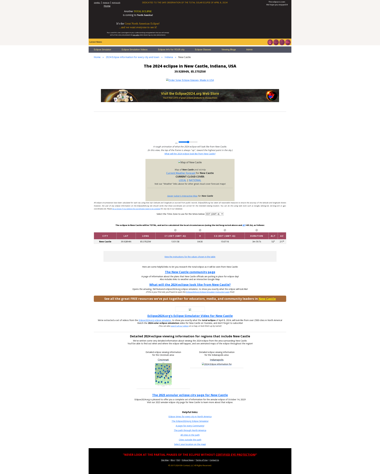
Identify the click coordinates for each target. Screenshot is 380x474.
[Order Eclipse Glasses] (276, 42)
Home (107, 6)
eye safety (136, 35)
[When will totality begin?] (225, 230)
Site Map (165, 460)
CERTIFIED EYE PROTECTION (235, 455)
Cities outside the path (190, 439)
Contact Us (214, 460)
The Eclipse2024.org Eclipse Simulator (190, 421)
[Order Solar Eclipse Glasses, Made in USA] (190, 79)
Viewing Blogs (228, 49)
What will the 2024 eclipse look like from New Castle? (190, 153)
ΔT (244, 225)
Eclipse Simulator (102, 49)
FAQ (178, 460)
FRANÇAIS (106, 3)
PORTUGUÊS (116, 3)
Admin (249, 49)
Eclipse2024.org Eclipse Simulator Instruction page (207, 292)
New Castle (267, 299)
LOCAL (182, 180)
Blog (173, 460)
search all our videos (180, 326)
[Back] (288, 42)
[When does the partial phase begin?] (175, 230)
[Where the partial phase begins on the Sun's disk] (200, 230)
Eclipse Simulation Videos (135, 49)
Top (373, 467)
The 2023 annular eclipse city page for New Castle (190, 395)
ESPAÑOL (97, 3)
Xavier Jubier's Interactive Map (182, 195)
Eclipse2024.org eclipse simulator (155, 320)
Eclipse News (188, 460)
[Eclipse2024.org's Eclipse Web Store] (190, 95)
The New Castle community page (190, 272)
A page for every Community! (190, 425)
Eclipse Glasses (203, 49)
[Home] (270, 42)
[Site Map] (282, 42)
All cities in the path (190, 434)
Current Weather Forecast (180, 173)
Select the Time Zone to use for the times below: (181, 214)
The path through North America (190, 430)
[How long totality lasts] (257, 230)
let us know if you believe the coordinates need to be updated (136, 209)
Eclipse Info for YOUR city (171, 49)
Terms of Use (202, 460)
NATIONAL (195, 180)
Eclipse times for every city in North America (190, 416)
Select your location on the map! (190, 444)
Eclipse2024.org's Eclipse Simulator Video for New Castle (190, 316)
